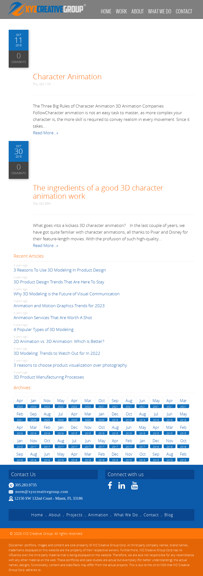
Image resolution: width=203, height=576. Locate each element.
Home (106, 11)
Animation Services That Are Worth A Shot (53, 317)
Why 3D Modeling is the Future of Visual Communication (67, 294)
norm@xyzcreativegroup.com (41, 492)
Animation (98, 515)
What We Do (126, 515)
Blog (168, 515)
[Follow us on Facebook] (110, 487)
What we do (159, 11)
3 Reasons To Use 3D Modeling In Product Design (60, 270)
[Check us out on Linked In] (122, 487)
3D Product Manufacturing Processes (49, 377)
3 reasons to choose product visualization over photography (70, 365)
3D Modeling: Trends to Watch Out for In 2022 (57, 353)
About (137, 11)
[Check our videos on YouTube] (134, 487)
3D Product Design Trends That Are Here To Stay (59, 282)
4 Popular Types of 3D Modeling (44, 329)
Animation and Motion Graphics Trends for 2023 (59, 305)
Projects (74, 515)
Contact (184, 11)
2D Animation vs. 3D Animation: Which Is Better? (59, 341)
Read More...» (45, 133)
